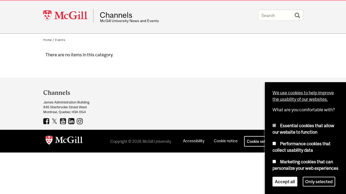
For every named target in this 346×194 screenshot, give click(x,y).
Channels (116, 15)
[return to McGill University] (64, 141)
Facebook (47, 121)
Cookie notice (226, 140)
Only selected (319, 181)
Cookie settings (260, 141)
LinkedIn (72, 121)
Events (60, 39)
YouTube (63, 121)
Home (47, 39)
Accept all (285, 181)
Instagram (80, 121)
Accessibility (193, 140)
